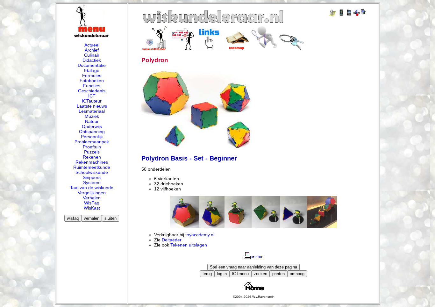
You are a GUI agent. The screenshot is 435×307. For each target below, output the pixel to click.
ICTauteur (92, 101)
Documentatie (92, 65)
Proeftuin (92, 146)
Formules (91, 75)
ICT (92, 95)
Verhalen (92, 197)
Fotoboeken (92, 80)
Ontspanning (92, 131)
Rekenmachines (91, 162)
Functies (91, 85)
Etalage (91, 70)
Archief (92, 50)
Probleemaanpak (92, 141)
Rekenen (92, 157)
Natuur (92, 121)
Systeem (92, 182)
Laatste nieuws (92, 106)
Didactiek (91, 60)
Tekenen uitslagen (188, 244)
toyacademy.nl (199, 234)
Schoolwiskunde (91, 172)
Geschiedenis (91, 90)
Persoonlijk (92, 136)
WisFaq (91, 202)
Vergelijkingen (92, 192)
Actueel (91, 44)
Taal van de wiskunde (91, 187)
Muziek (92, 116)
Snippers (92, 177)
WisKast (92, 208)
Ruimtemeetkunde (91, 167)
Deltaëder (172, 239)
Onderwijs (92, 126)
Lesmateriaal (92, 111)
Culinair (91, 55)
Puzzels (92, 151)
